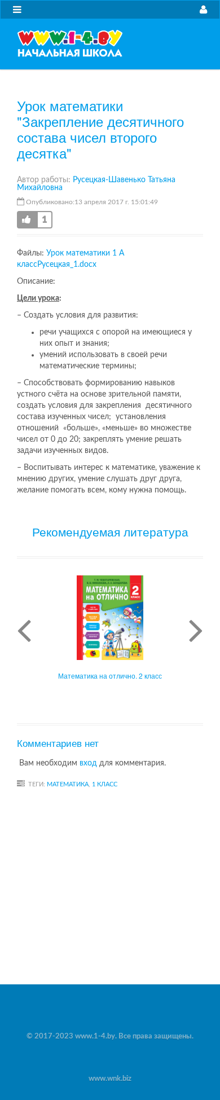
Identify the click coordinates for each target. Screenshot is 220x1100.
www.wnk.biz (110, 1079)
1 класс (104, 784)
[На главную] (69, 43)
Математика (68, 784)
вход (88, 763)
